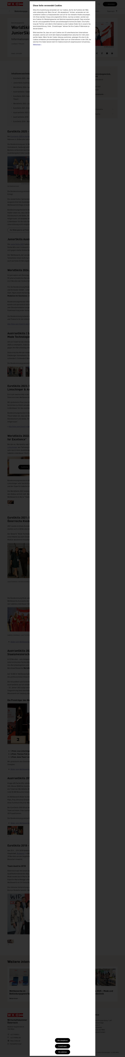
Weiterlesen (37, 45)
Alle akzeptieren (62, 1040)
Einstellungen (62, 1046)
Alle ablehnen (62, 1052)
